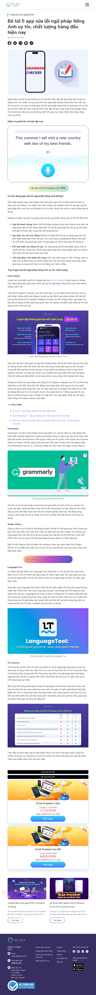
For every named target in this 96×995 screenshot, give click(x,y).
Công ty (60, 947)
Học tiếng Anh (62, 958)
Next (92, 892)
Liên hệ (59, 955)
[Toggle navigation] (87, 5)
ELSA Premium (58, 280)
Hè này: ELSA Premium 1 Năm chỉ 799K (48, 559)
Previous (4, 892)
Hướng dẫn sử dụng (43, 947)
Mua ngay (48, 818)
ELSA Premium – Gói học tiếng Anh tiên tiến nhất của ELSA (41, 415)
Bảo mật (60, 962)
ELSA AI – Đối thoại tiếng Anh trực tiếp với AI (34, 411)
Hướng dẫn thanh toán (44, 951)
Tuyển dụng (61, 951)
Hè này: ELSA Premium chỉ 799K (48, 188)
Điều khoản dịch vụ (43, 961)
